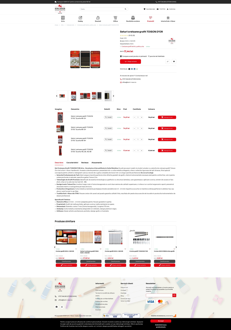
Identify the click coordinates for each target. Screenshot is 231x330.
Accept (161, 321)
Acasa (56, 25)
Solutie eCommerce (158, 316)
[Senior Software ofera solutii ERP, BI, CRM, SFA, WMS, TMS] (175, 316)
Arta (62, 25)
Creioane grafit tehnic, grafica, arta (86, 25)
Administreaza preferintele (160, 326)
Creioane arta (70, 25)
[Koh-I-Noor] (60, 9)
